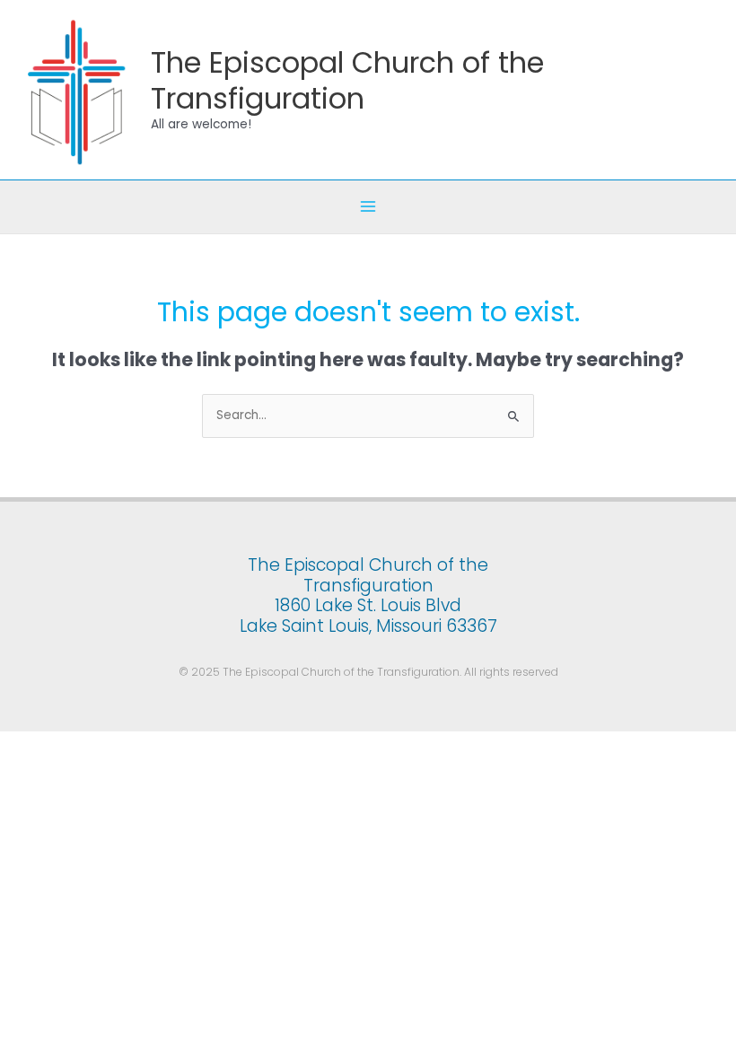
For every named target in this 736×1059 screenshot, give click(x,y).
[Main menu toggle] (368, 206)
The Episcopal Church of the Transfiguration (347, 80)
